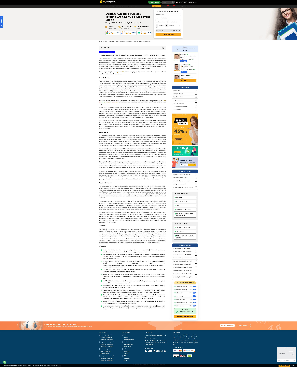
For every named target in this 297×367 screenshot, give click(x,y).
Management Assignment (107, 356)
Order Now (156, 6)
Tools (135, 6)
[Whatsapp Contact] (4, 362)
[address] (164, 351)
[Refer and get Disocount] (185, 167)
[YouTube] (162, 351)
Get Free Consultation (227, 325)
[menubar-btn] (162, 47)
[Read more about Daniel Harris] (177, 59)
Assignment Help (119, 72)
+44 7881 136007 (182, 2)
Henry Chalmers (185, 64)
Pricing (125, 360)
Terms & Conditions (129, 339)
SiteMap (126, 353)
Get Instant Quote (168, 35)
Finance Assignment (106, 349)
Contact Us (126, 351)
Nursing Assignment (106, 351)
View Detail (58, 365)
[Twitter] (151, 351)
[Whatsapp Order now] (185, 155)
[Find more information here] (282, 345)
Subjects (114, 6)
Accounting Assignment (107, 346)
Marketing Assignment (106, 335)
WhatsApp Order (155, 2)
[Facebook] (146, 351)
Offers (172, 6)
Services (106, 6)
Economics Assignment (107, 344)
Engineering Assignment (107, 339)
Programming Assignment (107, 342)
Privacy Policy (127, 342)
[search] (173, 2)
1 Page (157, 27)
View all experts (185, 81)
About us (126, 337)
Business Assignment (106, 337)
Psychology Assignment (107, 358)
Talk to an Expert (243, 325)
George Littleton (185, 75)
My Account (194, 2)
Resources (122, 6)
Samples (105, 41)
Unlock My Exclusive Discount (185, 316)
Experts (129, 6)
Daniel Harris (183, 54)
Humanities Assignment (107, 360)
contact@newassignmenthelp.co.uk (187, 6)
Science (111, 41)
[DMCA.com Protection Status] (176, 356)
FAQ (125, 356)
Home (101, 6)
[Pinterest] (157, 351)
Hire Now (183, 61)
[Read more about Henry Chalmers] (177, 69)
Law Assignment (105, 353)
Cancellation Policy (128, 344)
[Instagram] (148, 351)
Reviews (164, 6)
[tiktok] (159, 351)
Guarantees (127, 358)
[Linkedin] (154, 351)
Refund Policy (127, 346)
